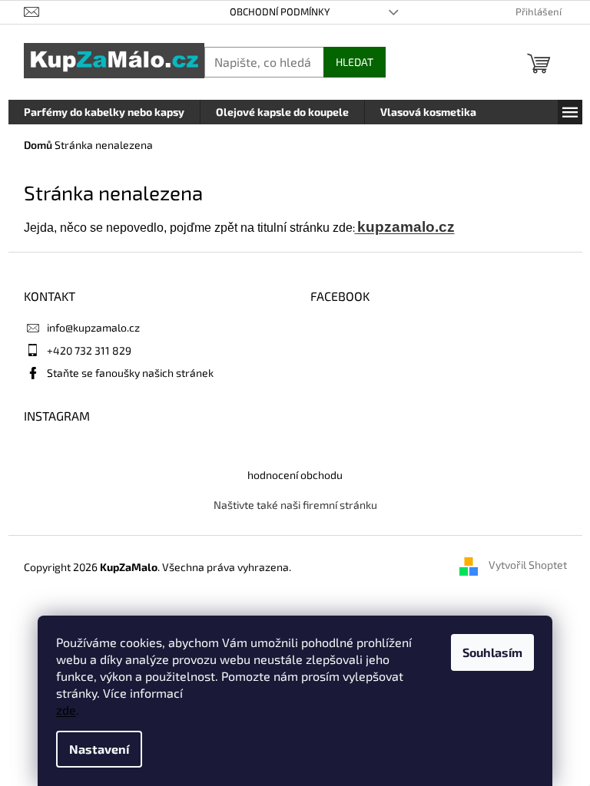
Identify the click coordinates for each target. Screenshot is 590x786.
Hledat (354, 61)
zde (66, 709)
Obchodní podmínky (280, 11)
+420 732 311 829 (89, 350)
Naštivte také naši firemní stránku (295, 504)
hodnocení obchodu (295, 474)
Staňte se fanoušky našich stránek (130, 372)
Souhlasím (492, 652)
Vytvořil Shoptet (528, 565)
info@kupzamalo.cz (93, 327)
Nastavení (99, 748)
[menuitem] (104, 112)
